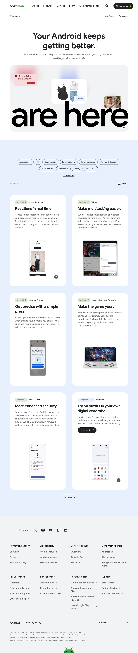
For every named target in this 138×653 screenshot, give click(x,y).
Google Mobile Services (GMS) (114, 564)
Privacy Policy (33, 622)
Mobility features (49, 562)
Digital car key (109, 557)
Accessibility (25, 162)
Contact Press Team (51, 593)
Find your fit (85, 430)
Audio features (48, 557)
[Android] (15, 6)
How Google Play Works (80, 607)
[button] (124, 127)
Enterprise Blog (18, 599)
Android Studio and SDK (81, 590)
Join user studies (110, 593)
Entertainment (68, 162)
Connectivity (51, 162)
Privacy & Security (109, 162)
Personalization (88, 162)
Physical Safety (18, 562)
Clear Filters (68, 175)
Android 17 (91, 168)
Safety (77, 168)
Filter (124, 183)
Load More (67, 497)
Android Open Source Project (82, 598)
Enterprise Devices (20, 588)
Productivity (47, 168)
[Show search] (107, 6)
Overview (76, 551)
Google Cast (77, 557)
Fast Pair (75, 562)
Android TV (107, 551)
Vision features (48, 551)
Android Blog (47, 582)
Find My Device (109, 588)
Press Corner (47, 588)
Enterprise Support (20, 593)
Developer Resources (82, 582)
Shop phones (122, 6)
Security (14, 551)
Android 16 (63, 168)
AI (38, 162)
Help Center (107, 582)
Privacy (14, 557)
